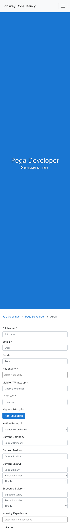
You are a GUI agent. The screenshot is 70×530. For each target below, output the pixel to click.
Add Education (14, 415)
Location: (9, 396)
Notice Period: (12, 423)
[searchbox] (35, 375)
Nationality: (10, 368)
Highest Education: (15, 409)
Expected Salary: (13, 488)
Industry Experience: (15, 513)
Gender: (7, 355)
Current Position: (12, 450)
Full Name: (9, 328)
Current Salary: (11, 463)
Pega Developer (35, 316)
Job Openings (11, 316)
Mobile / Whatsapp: (15, 382)
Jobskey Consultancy (19, 6)
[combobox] (35, 375)
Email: (7, 341)
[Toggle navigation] (62, 6)
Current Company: (13, 436)
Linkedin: (7, 527)
